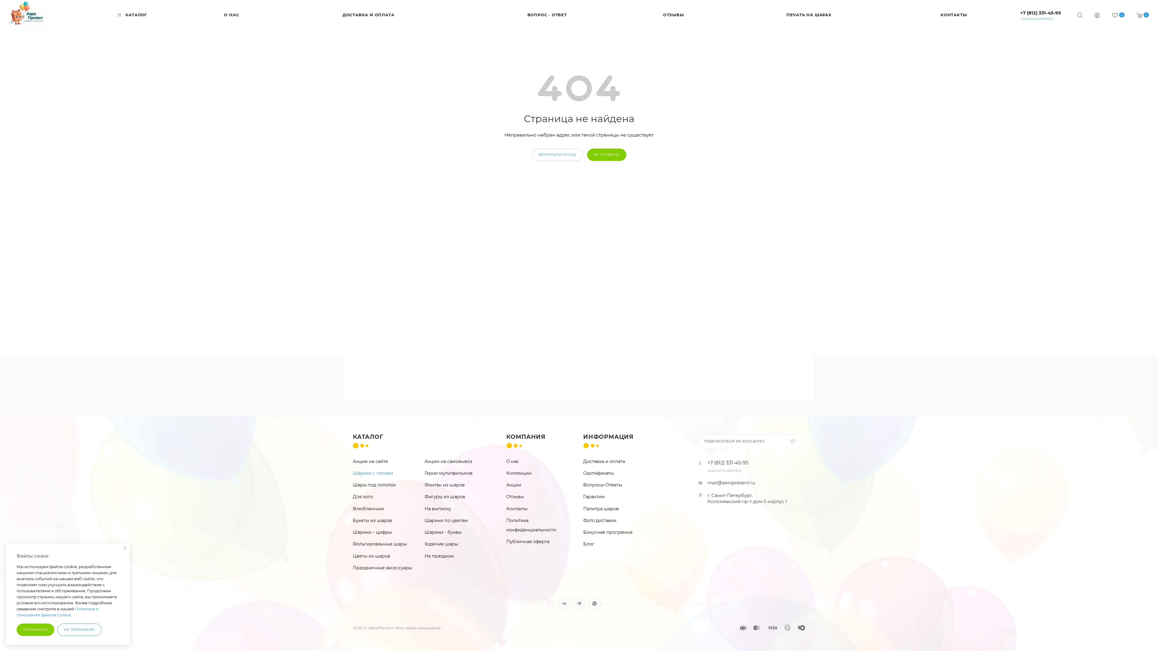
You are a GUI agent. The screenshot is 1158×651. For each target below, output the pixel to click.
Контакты (516, 508)
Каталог (368, 436)
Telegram (579, 603)
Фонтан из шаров (445, 485)
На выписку (438, 508)
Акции (513, 485)
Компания (526, 436)
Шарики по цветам (446, 520)
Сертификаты (598, 473)
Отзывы (515, 496)
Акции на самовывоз (448, 461)
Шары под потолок (374, 485)
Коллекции (519, 473)
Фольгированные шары (380, 544)
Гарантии (594, 496)
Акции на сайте (370, 461)
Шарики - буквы (443, 532)
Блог (588, 544)
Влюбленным (368, 508)
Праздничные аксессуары (382, 568)
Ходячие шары (441, 544)
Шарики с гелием (373, 473)
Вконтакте (563, 603)
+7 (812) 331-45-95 (1040, 13)
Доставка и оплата (604, 461)
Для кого (363, 496)
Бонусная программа (607, 532)
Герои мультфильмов (449, 473)
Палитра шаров (601, 508)
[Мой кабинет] (1097, 16)
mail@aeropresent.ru (731, 483)
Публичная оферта (527, 541)
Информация (608, 436)
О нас (512, 461)
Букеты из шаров (372, 520)
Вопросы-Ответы (602, 485)
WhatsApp (594, 603)
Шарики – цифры (372, 532)
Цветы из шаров (371, 556)
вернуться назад (557, 155)
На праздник (439, 556)
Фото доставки (599, 520)
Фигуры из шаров (445, 496)
